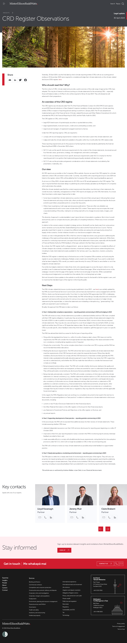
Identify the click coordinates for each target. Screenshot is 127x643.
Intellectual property (34, 615)
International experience (69, 582)
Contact (5, 590)
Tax (63, 612)
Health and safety (34, 610)
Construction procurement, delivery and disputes (43, 590)
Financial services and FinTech (37, 604)
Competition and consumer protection (40, 587)
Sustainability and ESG (69, 609)
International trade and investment (72, 584)
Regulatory (66, 607)
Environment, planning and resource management (43, 601)
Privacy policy (121, 623)
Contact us (103, 563)
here (60, 79)
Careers (4, 588)
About (4, 585)
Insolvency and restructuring (37, 612)
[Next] (107, 529)
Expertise (5, 578)
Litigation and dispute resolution (71, 590)
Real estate (66, 604)
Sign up (62, 550)
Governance (32, 607)
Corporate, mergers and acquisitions (39, 596)
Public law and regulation (70, 601)
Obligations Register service (70, 593)
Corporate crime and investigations (39, 593)
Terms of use (121, 629)
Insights (6, 13)
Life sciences (66, 587)
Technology (66, 615)
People (4, 583)
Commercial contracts (35, 585)
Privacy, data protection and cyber (72, 596)
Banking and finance (34, 582)
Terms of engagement (118, 626)
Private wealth (66, 598)
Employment (32, 598)
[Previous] (100, 529)
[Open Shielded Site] (33, 633)
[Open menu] (4, 3)
